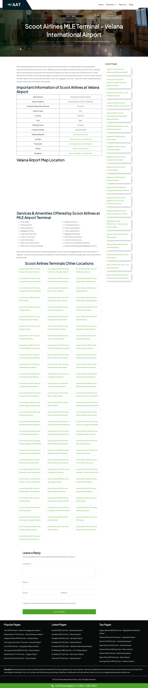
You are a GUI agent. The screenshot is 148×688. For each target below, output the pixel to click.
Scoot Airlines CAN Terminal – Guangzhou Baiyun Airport (87, 432)
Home (100, 5)
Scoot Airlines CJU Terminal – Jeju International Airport (58, 384)
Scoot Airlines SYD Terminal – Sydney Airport (30, 327)
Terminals (110, 5)
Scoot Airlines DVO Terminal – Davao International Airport (30, 394)
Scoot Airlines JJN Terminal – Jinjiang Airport (29, 499)
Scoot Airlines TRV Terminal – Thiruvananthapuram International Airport (58, 309)
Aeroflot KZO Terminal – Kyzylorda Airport (67, 630)
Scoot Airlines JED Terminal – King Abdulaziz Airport (86, 489)
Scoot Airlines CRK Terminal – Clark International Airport (87, 375)
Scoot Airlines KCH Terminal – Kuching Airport (30, 508)
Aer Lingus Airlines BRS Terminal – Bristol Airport (21, 650)
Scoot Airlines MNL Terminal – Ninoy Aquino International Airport (87, 528)
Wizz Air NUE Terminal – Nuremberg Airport (115, 653)
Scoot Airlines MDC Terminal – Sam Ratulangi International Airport (59, 280)
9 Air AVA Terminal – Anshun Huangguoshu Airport (22, 630)
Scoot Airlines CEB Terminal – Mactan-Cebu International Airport (30, 480)
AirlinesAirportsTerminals (46, 41)
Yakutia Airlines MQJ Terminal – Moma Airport (116, 649)
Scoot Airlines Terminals (63, 41)
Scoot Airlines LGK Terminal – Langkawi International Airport (59, 508)
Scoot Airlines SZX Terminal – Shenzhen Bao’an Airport (58, 327)
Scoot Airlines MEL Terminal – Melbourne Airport (87, 270)
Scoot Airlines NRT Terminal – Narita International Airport (30, 461)
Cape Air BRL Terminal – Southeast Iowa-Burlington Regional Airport (117, 116)
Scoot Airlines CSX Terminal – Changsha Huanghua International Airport (58, 375)
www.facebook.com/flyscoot (80, 144)
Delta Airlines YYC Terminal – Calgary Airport (20, 654)
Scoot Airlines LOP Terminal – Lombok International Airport (30, 289)
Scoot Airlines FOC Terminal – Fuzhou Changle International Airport (87, 423)
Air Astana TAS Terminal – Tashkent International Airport (72, 646)
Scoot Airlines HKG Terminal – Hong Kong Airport (30, 413)
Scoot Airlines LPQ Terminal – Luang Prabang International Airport (30, 280)
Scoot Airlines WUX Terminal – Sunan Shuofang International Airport (59, 347)
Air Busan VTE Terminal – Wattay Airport (66, 658)
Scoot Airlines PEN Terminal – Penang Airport (87, 289)
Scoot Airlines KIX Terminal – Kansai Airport (58, 518)
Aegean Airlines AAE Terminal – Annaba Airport (21, 638)
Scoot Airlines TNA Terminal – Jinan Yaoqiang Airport (58, 337)
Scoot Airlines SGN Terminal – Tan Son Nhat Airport (87, 308)
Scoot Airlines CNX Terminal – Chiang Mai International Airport (30, 385)
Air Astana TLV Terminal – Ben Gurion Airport (68, 654)
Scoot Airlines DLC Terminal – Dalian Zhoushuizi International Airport (59, 433)
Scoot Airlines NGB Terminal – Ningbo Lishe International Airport (59, 452)
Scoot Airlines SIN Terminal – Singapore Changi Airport (58, 318)
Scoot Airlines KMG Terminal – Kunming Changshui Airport (59, 270)
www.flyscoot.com (80, 134)
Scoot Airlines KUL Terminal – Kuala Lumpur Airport (58, 289)
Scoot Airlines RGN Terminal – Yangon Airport (30, 308)
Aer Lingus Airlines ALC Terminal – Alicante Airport (22, 642)
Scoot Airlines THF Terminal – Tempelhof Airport (30, 337)
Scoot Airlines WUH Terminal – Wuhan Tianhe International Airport (59, 356)
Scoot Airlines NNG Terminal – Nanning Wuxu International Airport (59, 461)
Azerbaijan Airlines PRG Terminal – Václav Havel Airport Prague (117, 224)
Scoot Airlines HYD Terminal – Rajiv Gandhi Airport (87, 442)
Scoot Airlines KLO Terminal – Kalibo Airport (58, 528)
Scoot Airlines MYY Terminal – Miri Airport (87, 518)
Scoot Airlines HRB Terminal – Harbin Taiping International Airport (30, 404)
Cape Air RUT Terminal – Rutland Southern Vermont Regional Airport (116, 82)
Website (64, 593)
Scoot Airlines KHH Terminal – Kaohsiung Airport (87, 508)
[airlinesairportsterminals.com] (14, 5)
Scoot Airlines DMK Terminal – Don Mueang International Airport (30, 433)
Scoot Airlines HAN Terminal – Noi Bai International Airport (30, 423)
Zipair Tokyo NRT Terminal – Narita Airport (114, 657)
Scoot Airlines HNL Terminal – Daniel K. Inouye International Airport (87, 394)
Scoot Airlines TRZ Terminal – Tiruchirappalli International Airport (29, 347)
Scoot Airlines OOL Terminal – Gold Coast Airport (87, 451)
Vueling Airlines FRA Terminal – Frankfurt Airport (116, 661)
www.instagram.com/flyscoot (80, 153)
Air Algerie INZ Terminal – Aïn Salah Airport (67, 638)
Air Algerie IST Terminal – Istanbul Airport (66, 642)
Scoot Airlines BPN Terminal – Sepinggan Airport (58, 480)
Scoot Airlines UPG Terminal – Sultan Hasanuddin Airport (59, 365)
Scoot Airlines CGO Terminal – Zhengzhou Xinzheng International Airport (59, 471)
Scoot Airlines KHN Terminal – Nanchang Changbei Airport (30, 518)
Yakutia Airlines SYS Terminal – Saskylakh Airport (117, 637)
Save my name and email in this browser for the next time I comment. (50, 603)
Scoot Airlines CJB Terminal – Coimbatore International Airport (30, 375)
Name (25, 582)
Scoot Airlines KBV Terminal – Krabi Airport (87, 499)
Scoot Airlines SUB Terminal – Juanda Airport (87, 318)
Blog (131, 5)
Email (25, 593)
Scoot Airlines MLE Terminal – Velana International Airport (30, 537)
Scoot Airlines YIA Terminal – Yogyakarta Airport (86, 337)
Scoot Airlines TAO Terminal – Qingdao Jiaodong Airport (87, 327)
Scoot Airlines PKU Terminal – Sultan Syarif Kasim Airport (58, 299)
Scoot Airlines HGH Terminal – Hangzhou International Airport (87, 403)
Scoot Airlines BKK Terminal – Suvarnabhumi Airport (87, 480)
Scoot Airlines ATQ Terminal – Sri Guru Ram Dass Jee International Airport (87, 461)
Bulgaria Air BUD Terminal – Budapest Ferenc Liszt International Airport (117, 201)
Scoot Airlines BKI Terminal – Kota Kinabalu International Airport (29, 490)
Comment (27, 564)
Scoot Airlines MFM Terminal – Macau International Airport (30, 270)
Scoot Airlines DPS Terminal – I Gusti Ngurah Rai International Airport (59, 423)
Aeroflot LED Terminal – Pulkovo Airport (66, 634)
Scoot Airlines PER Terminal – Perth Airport (30, 299)
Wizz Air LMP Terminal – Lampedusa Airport (115, 641)
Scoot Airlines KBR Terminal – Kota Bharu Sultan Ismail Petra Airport (59, 499)
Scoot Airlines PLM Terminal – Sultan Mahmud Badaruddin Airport (87, 299)
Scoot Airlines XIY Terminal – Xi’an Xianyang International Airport (29, 356)
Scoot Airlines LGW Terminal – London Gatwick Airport (30, 528)
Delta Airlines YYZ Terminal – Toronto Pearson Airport (23, 634)
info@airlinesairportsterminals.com (116, 672)
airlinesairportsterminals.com (70, 679)
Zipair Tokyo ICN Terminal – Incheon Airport (115, 645)
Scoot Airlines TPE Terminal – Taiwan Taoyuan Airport (86, 346)
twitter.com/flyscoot (81, 148)
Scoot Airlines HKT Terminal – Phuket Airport (58, 403)
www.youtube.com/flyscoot (81, 139)
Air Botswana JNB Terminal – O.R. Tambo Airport (69, 650)
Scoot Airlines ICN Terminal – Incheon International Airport (30, 451)
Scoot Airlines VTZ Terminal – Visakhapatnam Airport (29, 365)
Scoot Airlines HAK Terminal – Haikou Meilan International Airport (87, 414)
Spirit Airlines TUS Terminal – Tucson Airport (20, 658)
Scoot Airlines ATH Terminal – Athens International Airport (58, 442)
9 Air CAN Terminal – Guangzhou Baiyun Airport (21, 646)
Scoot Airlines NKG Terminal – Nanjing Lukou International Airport (30, 471)
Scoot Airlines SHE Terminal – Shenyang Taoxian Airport (30, 318)
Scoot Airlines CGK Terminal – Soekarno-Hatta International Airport (87, 471)
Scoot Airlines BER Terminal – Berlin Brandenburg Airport (87, 384)
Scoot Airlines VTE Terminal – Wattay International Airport (86, 356)
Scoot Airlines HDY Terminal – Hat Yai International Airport (59, 413)
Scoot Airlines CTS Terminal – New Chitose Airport (58, 394)
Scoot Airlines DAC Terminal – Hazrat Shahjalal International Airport (30, 442)
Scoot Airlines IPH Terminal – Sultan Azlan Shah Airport (58, 489)
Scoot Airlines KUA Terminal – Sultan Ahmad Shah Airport (87, 279)
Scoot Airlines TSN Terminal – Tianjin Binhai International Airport (87, 366)
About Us (122, 5)
